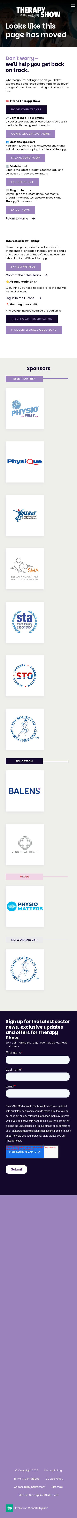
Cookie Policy (54, 1478)
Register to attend (20, 1277)
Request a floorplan (22, 1354)
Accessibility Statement (29, 1487)
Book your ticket (26, 109)
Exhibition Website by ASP (31, 1508)
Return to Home (17, 218)
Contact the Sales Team (23, 275)
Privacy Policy (53, 1470)
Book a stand (16, 1346)
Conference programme (26, 1293)
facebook (20, 1435)
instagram (10, 1435)
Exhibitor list (22, 182)
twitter (41, 1435)
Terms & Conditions (26, 1478)
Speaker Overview (25, 158)
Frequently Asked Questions (33, 330)
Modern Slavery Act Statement (39, 1495)
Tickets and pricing (22, 1285)
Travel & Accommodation (31, 319)
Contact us (15, 1249)
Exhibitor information (23, 1362)
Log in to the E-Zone (20, 298)
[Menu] (73, 6)
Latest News (20, 210)
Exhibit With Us (23, 267)
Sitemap (57, 1487)
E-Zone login (16, 1369)
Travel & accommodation (27, 1308)
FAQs (10, 1316)
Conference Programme (30, 134)
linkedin (31, 1435)
